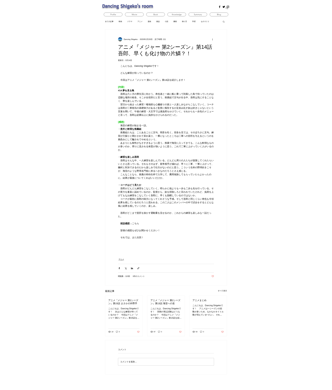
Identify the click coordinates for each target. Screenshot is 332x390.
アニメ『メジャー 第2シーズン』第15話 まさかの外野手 (123, 302)
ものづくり (205, 21)
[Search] (227, 8)
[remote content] (166, 245)
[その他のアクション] (212, 39)
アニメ (121, 259)
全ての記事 (109, 21)
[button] (223, 21)
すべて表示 (222, 291)
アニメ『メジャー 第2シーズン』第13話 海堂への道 (165, 302)
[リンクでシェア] (138, 268)
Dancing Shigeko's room (127, 6)
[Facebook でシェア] (119, 268)
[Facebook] (219, 6)
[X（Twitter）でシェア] (125, 268)
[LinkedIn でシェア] (132, 268)
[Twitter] (223, 6)
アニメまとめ (199, 300)
